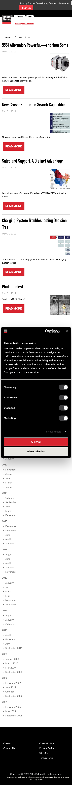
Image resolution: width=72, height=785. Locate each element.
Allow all (36, 441)
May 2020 (10, 667)
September (11, 502)
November (10, 469)
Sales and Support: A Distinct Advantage (32, 161)
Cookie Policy (46, 743)
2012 (20, 37)
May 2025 (10, 711)
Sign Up (26, 8)
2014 (4, 492)
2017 (4, 577)
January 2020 (12, 659)
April (8, 539)
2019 (4, 630)
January (9, 458)
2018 (4, 610)
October (9, 497)
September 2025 (13, 715)
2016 (4, 549)
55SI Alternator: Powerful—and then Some (35, 45)
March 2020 (11, 663)
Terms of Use (46, 757)
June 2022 (10, 687)
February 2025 (13, 706)
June (7, 478)
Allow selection (36, 451)
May (7, 595)
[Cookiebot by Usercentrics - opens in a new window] (45, 331)
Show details (53, 431)
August (9, 473)
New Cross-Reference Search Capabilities (34, 105)
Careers (7, 743)
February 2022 (13, 682)
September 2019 (13, 648)
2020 (4, 654)
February (10, 515)
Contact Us (9, 748)
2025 (4, 701)
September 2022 (13, 695)
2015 (4, 521)
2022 (4, 677)
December (10, 526)
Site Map (43, 753)
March (8, 482)
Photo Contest (12, 287)
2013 (4, 464)
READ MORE (13, 90)
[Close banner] (67, 331)
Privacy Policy (46, 748)
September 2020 (13, 672)
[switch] (63, 397)
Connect (8, 37)
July (7, 587)
